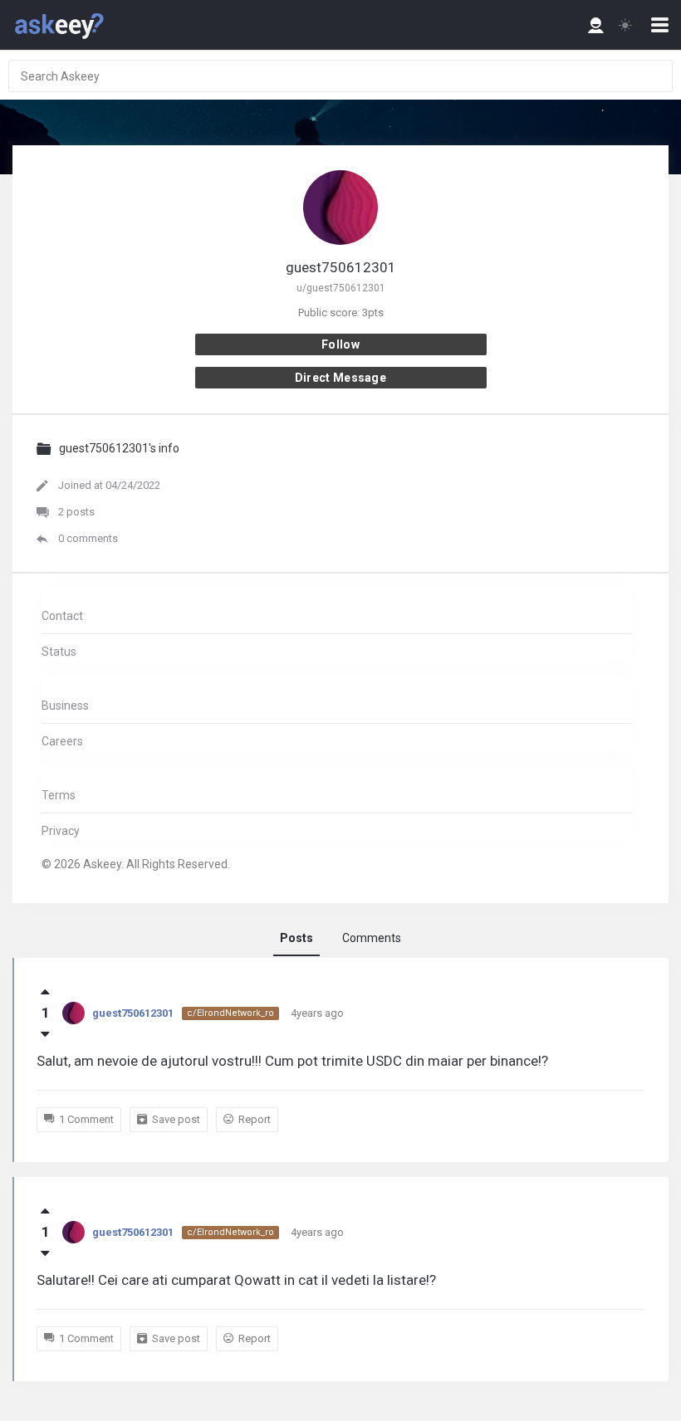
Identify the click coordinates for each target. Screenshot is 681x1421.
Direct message (340, 377)
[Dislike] (45, 1034)
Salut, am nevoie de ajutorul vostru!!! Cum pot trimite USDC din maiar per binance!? (292, 1060)
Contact (62, 616)
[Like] (45, 992)
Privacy (61, 830)
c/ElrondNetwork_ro (230, 1013)
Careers (62, 741)
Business (65, 705)
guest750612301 (133, 1013)
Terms (59, 795)
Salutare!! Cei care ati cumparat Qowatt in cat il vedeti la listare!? (236, 1280)
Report (254, 1119)
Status (59, 651)
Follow (340, 344)
